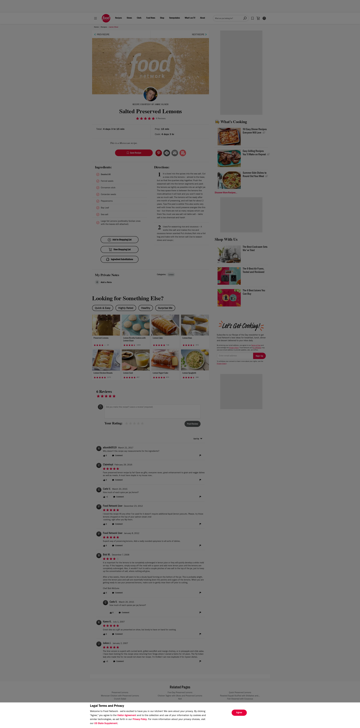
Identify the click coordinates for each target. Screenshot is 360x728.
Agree (239, 713)
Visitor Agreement (126, 715)
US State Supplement (105, 723)
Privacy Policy (140, 719)
